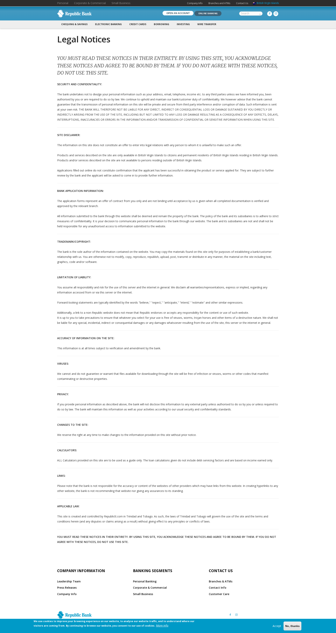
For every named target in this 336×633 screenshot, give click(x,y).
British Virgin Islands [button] (268, 3)
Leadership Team (69, 581)
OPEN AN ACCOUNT (178, 13)
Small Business (121, 3)
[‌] (270, 13)
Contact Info (217, 587)
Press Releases (67, 587)
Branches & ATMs (220, 581)
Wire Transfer (206, 24)
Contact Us (242, 3)
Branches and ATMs (219, 3)
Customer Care (219, 594)
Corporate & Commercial (90, 3)
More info (162, 625)
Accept (277, 626)
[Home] (74, 14)
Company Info (195, 3)
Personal (62, 3)
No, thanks (292, 625)
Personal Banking (145, 581)
